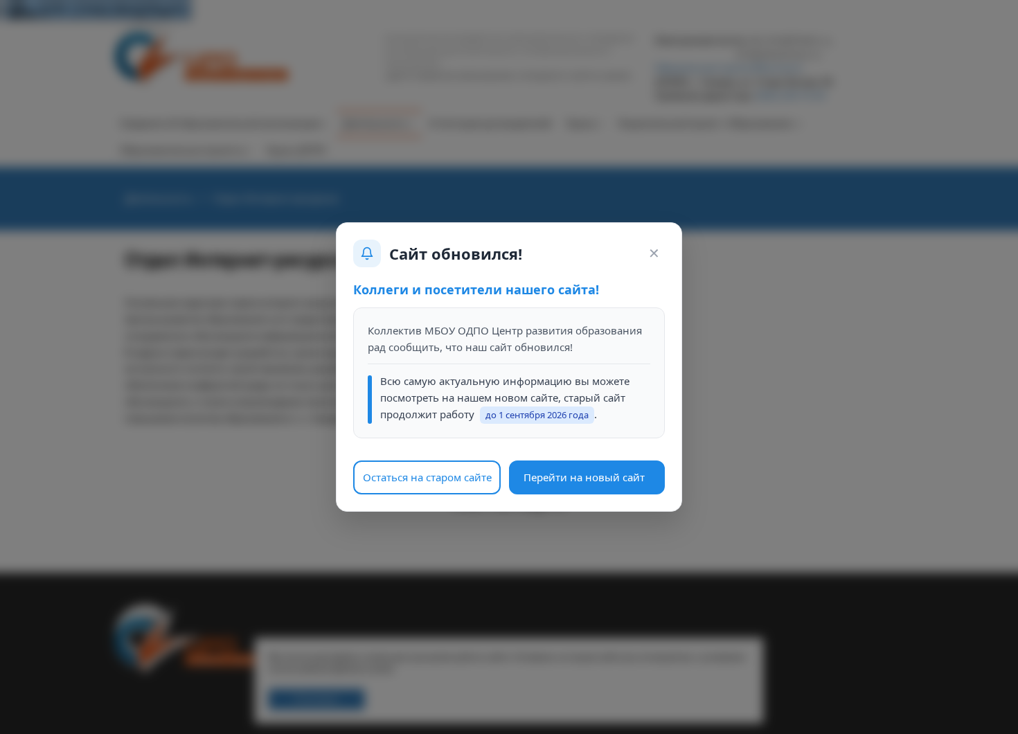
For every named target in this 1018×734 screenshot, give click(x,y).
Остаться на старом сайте (427, 477)
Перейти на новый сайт (584, 477)
